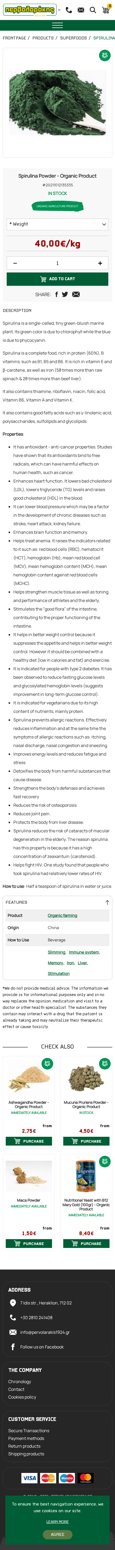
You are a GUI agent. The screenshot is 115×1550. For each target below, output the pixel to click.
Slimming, (57, 952)
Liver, (83, 963)
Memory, (56, 963)
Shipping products (26, 1453)
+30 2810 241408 (36, 1317)
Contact (16, 1389)
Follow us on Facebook (42, 1347)
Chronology (19, 1381)
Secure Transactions (28, 1430)
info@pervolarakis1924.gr (45, 1332)
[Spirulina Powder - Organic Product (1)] (57, 103)
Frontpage (14, 38)
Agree (57, 1534)
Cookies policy (22, 1397)
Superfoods (73, 38)
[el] (59, 10)
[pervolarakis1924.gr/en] (30, 10)
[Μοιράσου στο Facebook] (56, 294)
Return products (24, 1446)
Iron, (71, 963)
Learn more (58, 1522)
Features (16, 902)
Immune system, (84, 952)
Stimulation (59, 973)
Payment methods (26, 1438)
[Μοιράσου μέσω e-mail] (76, 294)
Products (43, 38)
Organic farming (62, 915)
